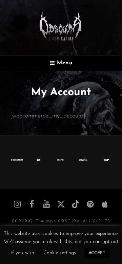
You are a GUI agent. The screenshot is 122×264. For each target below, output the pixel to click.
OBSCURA (69, 221)
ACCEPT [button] (96, 253)
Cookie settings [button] (59, 253)
